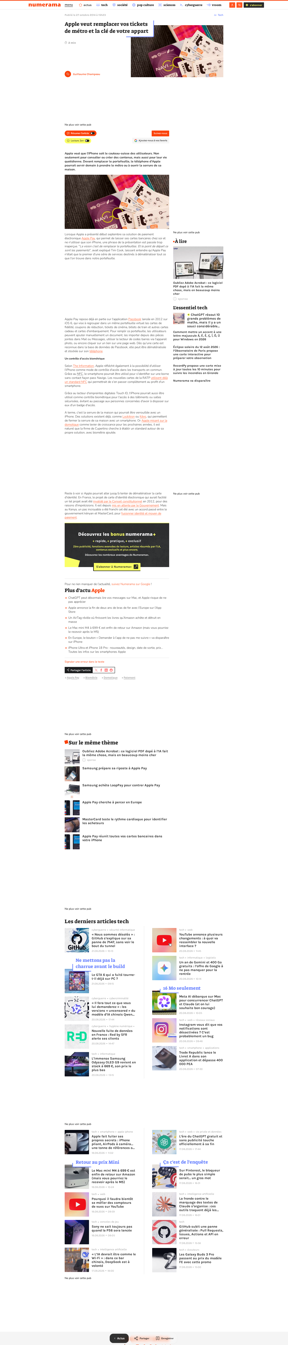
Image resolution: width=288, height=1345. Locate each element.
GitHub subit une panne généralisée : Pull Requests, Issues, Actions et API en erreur (201, 1232)
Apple (98, 590)
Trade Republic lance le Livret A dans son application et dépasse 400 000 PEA (201, 1058)
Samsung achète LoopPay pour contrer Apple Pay (121, 785)
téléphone (96, 351)
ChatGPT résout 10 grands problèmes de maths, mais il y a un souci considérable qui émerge (204, 320)
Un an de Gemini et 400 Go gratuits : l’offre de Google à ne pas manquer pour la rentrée (201, 968)
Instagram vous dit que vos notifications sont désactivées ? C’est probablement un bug (200, 1030)
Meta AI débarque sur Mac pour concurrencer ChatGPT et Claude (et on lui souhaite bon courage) (201, 1002)
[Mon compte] (232, 5)
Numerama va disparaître (191, 380)
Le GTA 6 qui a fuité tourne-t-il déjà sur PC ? (113, 977)
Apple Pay (88, 238)
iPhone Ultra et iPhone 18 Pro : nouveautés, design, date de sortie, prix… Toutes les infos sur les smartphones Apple (115, 650)
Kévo (143, 416)
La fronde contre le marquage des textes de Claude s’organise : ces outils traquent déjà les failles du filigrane (198, 1204)
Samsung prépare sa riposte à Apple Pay (114, 768)
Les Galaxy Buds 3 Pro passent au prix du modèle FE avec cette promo (200, 1258)
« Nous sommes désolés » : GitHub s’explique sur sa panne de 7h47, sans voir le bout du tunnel (113, 940)
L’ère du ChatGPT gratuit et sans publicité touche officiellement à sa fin (200, 1140)
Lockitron (128, 416)
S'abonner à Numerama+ (114, 567)
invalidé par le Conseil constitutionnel (117, 501)
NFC (80, 374)
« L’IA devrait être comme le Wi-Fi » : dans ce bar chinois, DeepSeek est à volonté (114, 1260)
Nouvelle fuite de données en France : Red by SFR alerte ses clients (112, 1034)
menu (69, 5)
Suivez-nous (160, 133)
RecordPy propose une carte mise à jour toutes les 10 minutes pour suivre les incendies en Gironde (197, 369)
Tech (220, 15)
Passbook (134, 319)
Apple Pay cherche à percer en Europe (112, 802)
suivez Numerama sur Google (131, 584)
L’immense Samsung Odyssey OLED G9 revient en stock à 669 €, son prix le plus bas (114, 1064)
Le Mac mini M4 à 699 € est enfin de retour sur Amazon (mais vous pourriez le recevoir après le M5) (113, 1176)
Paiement (129, 677)
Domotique (111, 677)
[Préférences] (239, 5)
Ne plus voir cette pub (78, 125)
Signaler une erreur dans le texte (84, 662)
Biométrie (91, 677)
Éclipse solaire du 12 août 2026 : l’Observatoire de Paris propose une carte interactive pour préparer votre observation (196, 352)
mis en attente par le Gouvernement (135, 505)
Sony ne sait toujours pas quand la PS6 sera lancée (112, 1228)
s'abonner (256, 5)
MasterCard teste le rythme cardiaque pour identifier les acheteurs (124, 821)
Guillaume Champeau (86, 74)
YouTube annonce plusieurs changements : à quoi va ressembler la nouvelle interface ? (201, 940)
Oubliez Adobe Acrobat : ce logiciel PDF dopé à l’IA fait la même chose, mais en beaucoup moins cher (125, 753)
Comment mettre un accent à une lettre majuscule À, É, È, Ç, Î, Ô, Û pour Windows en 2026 (197, 335)
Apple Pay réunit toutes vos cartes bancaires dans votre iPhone (122, 838)
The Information (83, 366)
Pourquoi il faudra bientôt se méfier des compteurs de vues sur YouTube (112, 1202)
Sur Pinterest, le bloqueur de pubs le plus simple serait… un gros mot (199, 1174)
